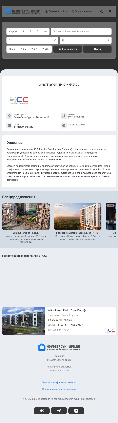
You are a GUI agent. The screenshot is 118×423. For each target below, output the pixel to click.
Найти (97, 49)
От (10, 40)
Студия (13, 31)
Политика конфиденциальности (59, 382)
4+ (45, 31)
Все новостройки (58, 11)
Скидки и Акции (83, 11)
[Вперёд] (111, 221)
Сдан (12, 49)
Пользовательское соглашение (59, 389)
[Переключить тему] (101, 11)
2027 (34, 49)
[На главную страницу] (22, 13)
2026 (23, 49)
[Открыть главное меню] (109, 11)
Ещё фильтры (69, 49)
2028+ (45, 49)
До (63, 40)
